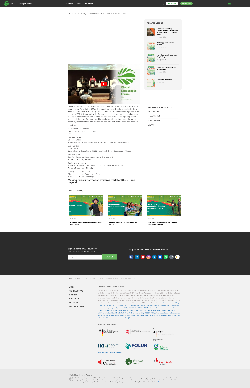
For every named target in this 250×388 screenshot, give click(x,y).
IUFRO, (141, 310)
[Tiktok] (171, 257)
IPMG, (125, 310)
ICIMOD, (141, 308)
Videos (77, 14)
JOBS (72, 287)
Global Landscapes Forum (21, 3)
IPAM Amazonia (132, 310)
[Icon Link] (177, 257)
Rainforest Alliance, (150, 310)
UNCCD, (148, 313)
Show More (161, 382)
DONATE (73, 302)
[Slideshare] (154, 257)
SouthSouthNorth (114, 313)
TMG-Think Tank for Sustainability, (133, 313)
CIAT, (177, 303)
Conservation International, (136, 305)
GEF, (133, 308)
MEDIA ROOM (76, 306)
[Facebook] (131, 257)
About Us (69, 3)
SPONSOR (74, 298)
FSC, (129, 308)
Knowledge (89, 3)
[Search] (163, 3)
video (79, 279)
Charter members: (169, 303)
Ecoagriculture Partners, (162, 305)
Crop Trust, (150, 305)
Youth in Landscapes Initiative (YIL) (119, 318)
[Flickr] (160, 257)
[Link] (6, 3)
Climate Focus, (122, 305)
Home (71, 14)
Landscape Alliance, (105, 305)
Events (79, 3)
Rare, (159, 310)
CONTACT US (76, 291)
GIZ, (136, 308)
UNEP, (153, 313)
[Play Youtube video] (104, 84)
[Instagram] (148, 257)
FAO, (126, 308)
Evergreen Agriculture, (116, 308)
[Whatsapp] (166, 257)
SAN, (106, 313)
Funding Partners (107, 324)
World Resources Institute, (167, 315)
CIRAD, (114, 305)
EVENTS (73, 295)
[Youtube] (143, 257)
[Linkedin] (137, 257)
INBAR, (120, 310)
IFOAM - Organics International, (155, 308)
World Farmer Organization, (135, 315)
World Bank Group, (151, 315)
